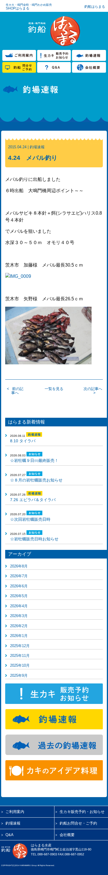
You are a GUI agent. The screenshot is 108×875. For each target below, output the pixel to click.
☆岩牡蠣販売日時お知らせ (34, 539)
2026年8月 (19, 566)
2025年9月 (19, 675)
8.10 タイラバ (22, 441)
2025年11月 (20, 655)
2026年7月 (19, 576)
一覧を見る (54, 389)
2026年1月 (19, 636)
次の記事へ (93, 389)
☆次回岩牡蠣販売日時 (30, 519)
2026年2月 (19, 626)
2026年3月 (19, 616)
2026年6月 (19, 586)
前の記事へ (17, 391)
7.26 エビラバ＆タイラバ (33, 499)
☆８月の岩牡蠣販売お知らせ (36, 480)
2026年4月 (19, 606)
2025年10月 (20, 665)
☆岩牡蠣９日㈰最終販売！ (34, 460)
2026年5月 (19, 596)
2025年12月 (20, 646)
